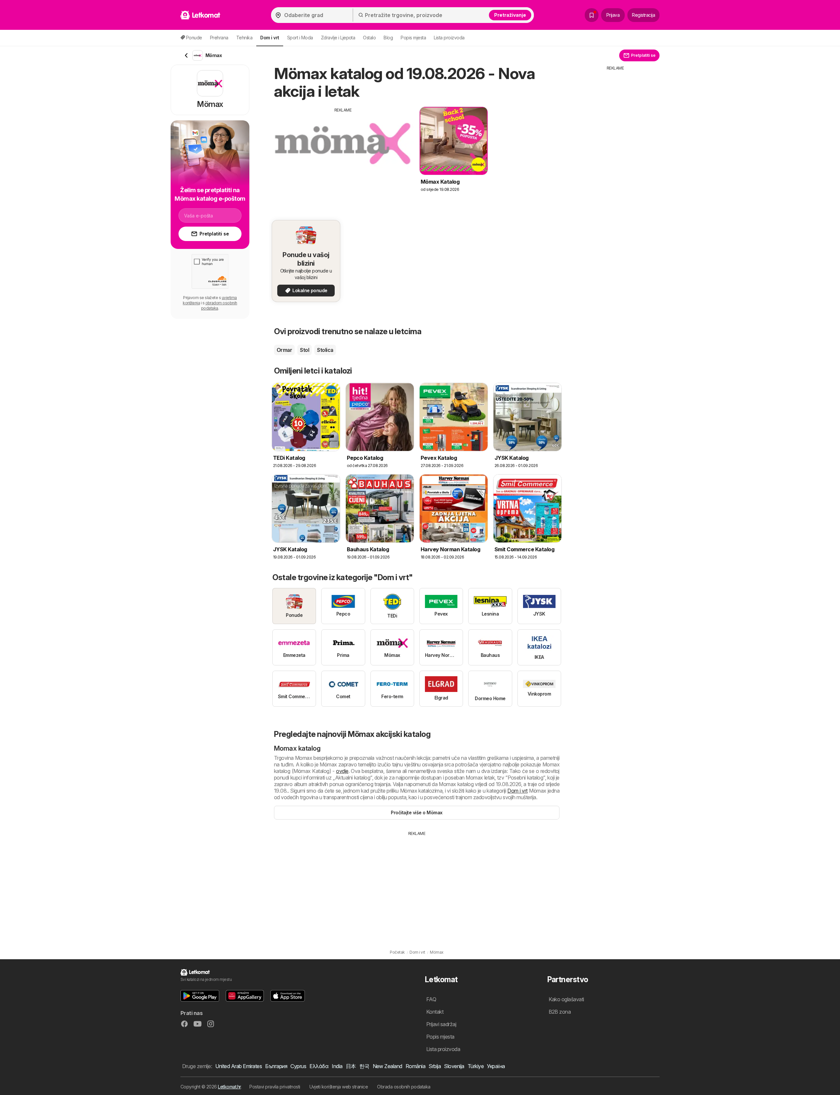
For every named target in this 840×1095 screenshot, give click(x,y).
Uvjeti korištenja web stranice (338, 1086)
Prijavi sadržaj (441, 1024)
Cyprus (298, 1066)
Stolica (325, 350)
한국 (364, 1066)
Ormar (284, 350)
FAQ (431, 999)
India (337, 1066)
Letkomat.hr (229, 1086)
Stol (304, 350)
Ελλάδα (318, 1066)
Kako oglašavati (566, 999)
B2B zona (560, 1011)
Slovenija (454, 1066)
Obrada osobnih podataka (403, 1086)
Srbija (435, 1066)
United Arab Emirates (238, 1066)
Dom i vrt (517, 790)
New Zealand (387, 1066)
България (276, 1066)
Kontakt (434, 1011)
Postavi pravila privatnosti (274, 1086)
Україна (496, 1066)
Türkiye (476, 1066)
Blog (388, 37)
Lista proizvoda (449, 37)
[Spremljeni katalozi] (591, 15)
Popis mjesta (413, 37)
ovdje (342, 771)
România (415, 1066)
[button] (199, 996)
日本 (351, 1066)
